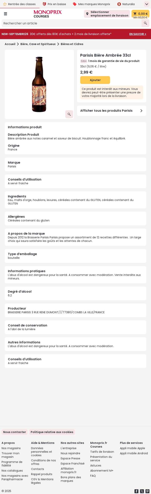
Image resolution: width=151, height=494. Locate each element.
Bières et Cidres (72, 44)
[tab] (39, 84)
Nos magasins (11, 448)
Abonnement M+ (101, 471)
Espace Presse (70, 458)
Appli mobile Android (134, 453)
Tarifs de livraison (102, 452)
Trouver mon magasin (10, 455)
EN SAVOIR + (137, 34)
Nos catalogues (12, 471)
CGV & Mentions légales (42, 481)
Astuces (95, 465)
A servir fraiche (18, 183)
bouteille (14, 258)
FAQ (93, 476)
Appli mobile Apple (132, 448)
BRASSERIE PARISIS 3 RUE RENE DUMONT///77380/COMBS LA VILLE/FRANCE (56, 312)
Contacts (37, 469)
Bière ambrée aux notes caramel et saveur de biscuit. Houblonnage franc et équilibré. (67, 141)
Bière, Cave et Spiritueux (38, 44)
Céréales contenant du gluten (29, 220)
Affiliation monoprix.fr (68, 470)
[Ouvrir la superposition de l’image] (69, 114)
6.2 (10, 295)
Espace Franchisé (73, 463)
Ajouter (95, 80)
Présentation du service (101, 458)
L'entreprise (68, 448)
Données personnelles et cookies (41, 451)
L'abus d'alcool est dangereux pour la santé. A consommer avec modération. (61, 346)
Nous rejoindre (70, 453)
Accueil (10, 44)
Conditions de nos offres (43, 462)
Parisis (12, 166)
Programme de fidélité (12, 463)
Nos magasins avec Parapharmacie (15, 477)
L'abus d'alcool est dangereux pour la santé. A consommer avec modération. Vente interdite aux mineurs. (74, 276)
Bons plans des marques (71, 479)
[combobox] (71, 23)
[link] (52, 432)
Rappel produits (41, 474)
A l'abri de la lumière (21, 329)
